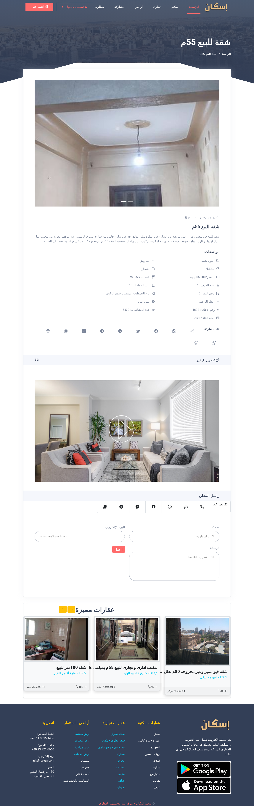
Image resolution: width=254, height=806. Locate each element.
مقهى (121, 774)
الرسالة (214, 548)
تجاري (156, 7)
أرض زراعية (82, 747)
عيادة (121, 780)
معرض (120, 760)
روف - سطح (152, 754)
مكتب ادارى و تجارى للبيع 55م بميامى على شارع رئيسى (110, 667)
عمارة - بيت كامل (149, 740)
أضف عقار (38, 6)
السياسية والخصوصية (76, 780)
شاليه (156, 767)
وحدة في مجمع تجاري (111, 747)
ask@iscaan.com (43, 760)
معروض (84, 767)
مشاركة (119, 7)
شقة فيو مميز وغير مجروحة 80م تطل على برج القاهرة (181, 671)
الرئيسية (194, 7)
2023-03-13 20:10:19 (202, 218)
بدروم (156, 780)
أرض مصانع (82, 740)
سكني (174, 7)
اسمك (215, 527)
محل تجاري (118, 734)
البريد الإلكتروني (115, 527)
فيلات (156, 760)
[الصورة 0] (123, 201)
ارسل (119, 549)
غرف (157, 787)
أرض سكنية (82, 734)
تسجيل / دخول (75, 7)
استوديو (155, 747)
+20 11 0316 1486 (42, 738)
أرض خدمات (81, 754)
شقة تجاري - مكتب (113, 740)
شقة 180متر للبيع (71, 667)
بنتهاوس (155, 774)
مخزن (121, 754)
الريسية (226, 54)
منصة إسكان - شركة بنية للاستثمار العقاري (125, 803)
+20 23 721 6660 (43, 749)
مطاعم (120, 767)
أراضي (139, 7)
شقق (157, 734)
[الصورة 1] (130, 201)
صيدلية (120, 787)
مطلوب (99, 7)
